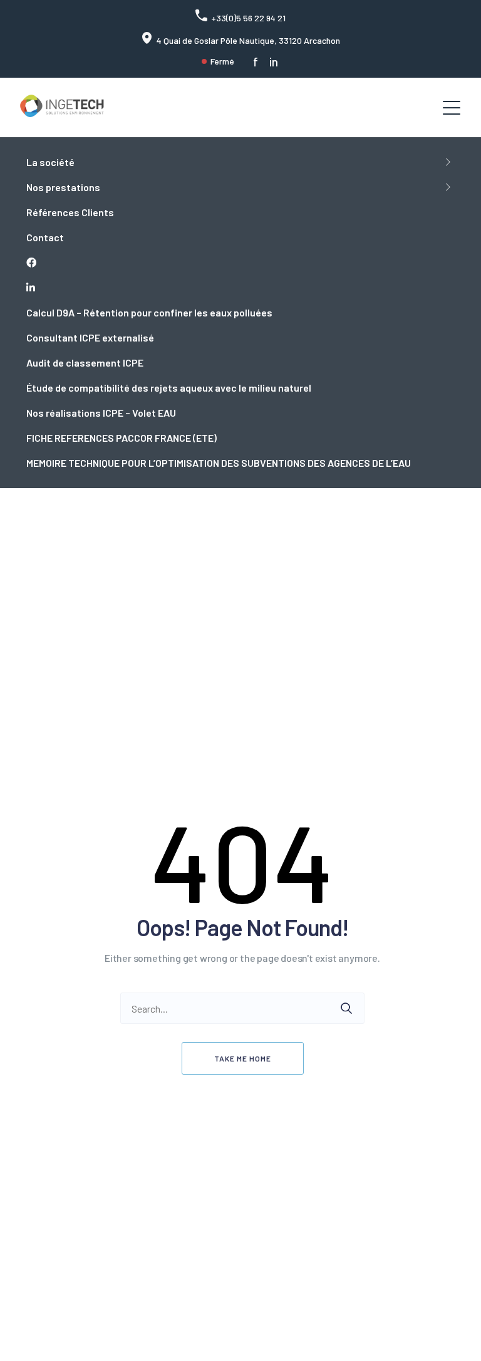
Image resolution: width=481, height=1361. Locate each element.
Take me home (242, 1058)
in (273, 62)
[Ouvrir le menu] (451, 107)
